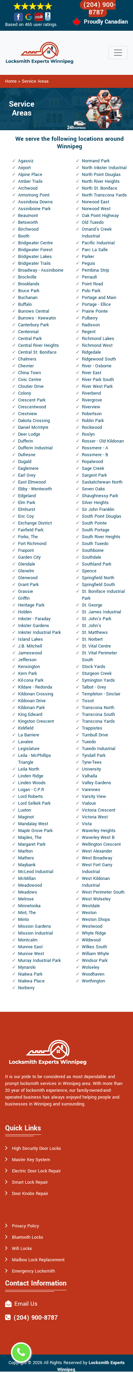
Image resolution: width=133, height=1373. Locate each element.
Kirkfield (25, 728)
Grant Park (28, 585)
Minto (23, 919)
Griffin (24, 598)
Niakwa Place (31, 981)
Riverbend (91, 393)
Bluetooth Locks (27, 1237)
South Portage (95, 530)
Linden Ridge (30, 776)
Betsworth (28, 222)
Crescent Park (31, 400)
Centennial (28, 332)
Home (11, 81)
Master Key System (31, 1160)
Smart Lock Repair (30, 1182)
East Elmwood (32, 482)
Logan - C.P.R (31, 790)
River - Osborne (97, 366)
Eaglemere (28, 468)
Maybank (26, 865)
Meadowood (30, 885)
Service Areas (35, 81)
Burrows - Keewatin (37, 318)
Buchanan (28, 298)
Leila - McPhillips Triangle (34, 758)
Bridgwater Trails (34, 263)
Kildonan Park (31, 708)
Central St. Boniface (37, 352)
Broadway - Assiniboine (40, 270)
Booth (23, 236)
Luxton (24, 810)
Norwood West (96, 209)
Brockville (27, 277)
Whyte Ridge (94, 933)
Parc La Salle (95, 250)
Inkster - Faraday (34, 619)
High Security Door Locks (36, 1148)
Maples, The (30, 837)
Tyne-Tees (92, 762)
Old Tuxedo (93, 222)
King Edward (30, 714)
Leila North (28, 769)
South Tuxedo (95, 544)
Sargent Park (94, 475)
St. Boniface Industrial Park (103, 594)
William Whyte (95, 954)
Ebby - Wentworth (35, 489)
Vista (87, 824)
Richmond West (97, 345)
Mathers (26, 858)
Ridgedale (91, 352)
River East (91, 373)
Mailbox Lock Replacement (38, 1260)
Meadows (27, 892)
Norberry (26, 988)
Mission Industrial (35, 933)
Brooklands (29, 284)
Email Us (26, 1304)
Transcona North (98, 708)
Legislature (29, 749)
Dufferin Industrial (35, 448)
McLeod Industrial (35, 872)
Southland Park (96, 564)
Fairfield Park (30, 530)
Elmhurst (26, 509)
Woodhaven (93, 974)
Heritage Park (31, 605)
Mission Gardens (34, 926)
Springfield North (98, 578)
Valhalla (89, 776)
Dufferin (25, 441)
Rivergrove (92, 400)
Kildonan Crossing (35, 694)
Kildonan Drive (32, 701)
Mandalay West (33, 824)
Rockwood (92, 427)
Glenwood (28, 578)
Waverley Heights (99, 831)
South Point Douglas (101, 516)
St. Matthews (95, 632)
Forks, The (28, 537)
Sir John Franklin (98, 509)
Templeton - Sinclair (101, 694)
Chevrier (26, 366)
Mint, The (27, 913)
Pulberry (90, 318)
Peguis (88, 263)
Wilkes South (94, 947)
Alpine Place (30, 175)
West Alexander (97, 851)
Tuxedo (89, 742)
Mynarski (26, 967)
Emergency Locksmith (33, 1271)
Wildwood (91, 940)
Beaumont (28, 216)
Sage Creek (93, 468)
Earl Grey (26, 475)
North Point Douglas (101, 175)
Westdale (91, 906)
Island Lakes (30, 639)
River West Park (97, 386)
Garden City (29, 557)
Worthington (93, 981)
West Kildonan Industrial (96, 881)
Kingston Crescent (36, 721)
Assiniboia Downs (35, 202)
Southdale (91, 557)
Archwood (28, 188)
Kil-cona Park (30, 680)
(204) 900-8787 (99, 8)
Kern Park (27, 673)
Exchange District (35, 523)
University (91, 769)
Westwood (92, 926)
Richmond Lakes (98, 339)
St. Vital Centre (96, 646)
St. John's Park (96, 619)
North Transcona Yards (104, 195)
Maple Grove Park (35, 831)
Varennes (91, 790)
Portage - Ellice (96, 304)
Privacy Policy (25, 1226)
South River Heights (101, 537)
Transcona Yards (98, 721)
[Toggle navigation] (118, 52)
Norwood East (95, 202)
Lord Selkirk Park (34, 803)
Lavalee (25, 742)
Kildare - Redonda (35, 687)
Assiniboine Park (34, 209)
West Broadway (97, 858)
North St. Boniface (99, 188)
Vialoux (89, 803)
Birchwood (28, 229)
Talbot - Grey (94, 687)
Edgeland (27, 496)
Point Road (92, 284)
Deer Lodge (29, 434)
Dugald (24, 462)
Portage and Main (99, 298)
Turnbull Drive (95, 735)
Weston (89, 913)
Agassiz (25, 161)
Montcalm (28, 940)
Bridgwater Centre (35, 243)
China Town (29, 373)
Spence (89, 571)
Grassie (25, 591)
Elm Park (26, 503)
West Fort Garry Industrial (97, 868)
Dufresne (26, 455)
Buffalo (25, 304)
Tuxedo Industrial (98, 749)
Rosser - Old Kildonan (103, 441)
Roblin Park (93, 421)
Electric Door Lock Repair (36, 1171)
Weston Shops (96, 919)
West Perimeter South (103, 892)
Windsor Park (94, 960)
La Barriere (28, 735)
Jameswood (30, 653)
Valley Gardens (96, 783)
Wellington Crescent (101, 844)
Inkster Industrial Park (39, 632)
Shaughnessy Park (100, 496)
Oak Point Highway (100, 216)
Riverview (91, 407)
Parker (88, 257)
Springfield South (98, 585)
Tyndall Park (93, 755)
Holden (25, 612)
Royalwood (92, 462)
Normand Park (95, 161)
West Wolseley (96, 899)
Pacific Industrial (98, 243)
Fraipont (26, 550)
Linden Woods (32, 783)
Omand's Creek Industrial (97, 232)
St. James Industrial (101, 612)
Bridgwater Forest (35, 250)
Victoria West (95, 817)
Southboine (93, 550)
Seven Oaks (93, 489)
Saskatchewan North (102, 482)
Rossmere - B (95, 455)
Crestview (27, 414)
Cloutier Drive (31, 386)
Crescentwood (32, 407)
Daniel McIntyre (33, 427)
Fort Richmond (32, 544)
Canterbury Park (33, 325)
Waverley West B (98, 837)
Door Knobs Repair (30, 1194)
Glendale (26, 564)
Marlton (25, 851)
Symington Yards (98, 680)
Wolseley (90, 967)
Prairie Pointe (95, 311)
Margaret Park (31, 844)
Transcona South (98, 714)
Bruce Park (28, 291)
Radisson (91, 325)
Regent (88, 332)
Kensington (29, 667)
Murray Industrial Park (39, 960)
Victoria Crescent (98, 810)
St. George (92, 605)
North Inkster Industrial (104, 168)
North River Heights (101, 181)
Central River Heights (38, 345)
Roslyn (88, 434)
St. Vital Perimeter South (99, 656)
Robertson (92, 414)
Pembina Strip (95, 270)
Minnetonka (29, 906)
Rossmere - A (95, 448)
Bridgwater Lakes (35, 257)
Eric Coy (26, 516)
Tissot (88, 701)
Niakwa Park (30, 974)
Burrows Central (33, 311)
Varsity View (94, 796)
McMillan (27, 878)
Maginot (26, 817)
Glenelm (26, 571)
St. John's (91, 626)
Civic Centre (29, 380)
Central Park (30, 339)
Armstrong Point (33, 195)
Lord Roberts (30, 796)
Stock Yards (93, 667)
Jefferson (27, 660)
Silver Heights (95, 503)
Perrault (89, 277)
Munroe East (30, 947)
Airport (24, 168)
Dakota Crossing (34, 421)
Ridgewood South (99, 359)
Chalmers (27, 359)
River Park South (98, 380)
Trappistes (92, 728)
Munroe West (31, 954)
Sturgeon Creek (97, 673)
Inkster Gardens (33, 626)
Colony (24, 393)
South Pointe (94, 523)
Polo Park (91, 291)
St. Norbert (92, 639)
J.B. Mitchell (30, 646)
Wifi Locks (22, 1249)
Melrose (26, 899)
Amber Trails (30, 181)
